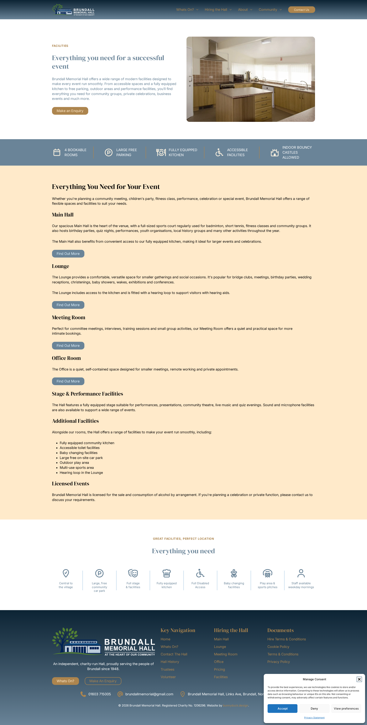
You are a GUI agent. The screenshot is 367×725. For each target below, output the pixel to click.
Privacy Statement (314, 717)
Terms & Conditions (282, 654)
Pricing (219, 669)
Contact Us (301, 10)
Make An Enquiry (103, 681)
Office (218, 662)
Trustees (167, 669)
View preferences (346, 708)
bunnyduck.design (235, 705)
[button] (359, 679)
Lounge (220, 647)
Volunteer (168, 677)
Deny (314, 708)
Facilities (221, 677)
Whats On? (185, 10)
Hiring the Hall (216, 10)
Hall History (170, 662)
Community (268, 10)
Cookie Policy (278, 647)
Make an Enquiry (70, 111)
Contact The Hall (174, 654)
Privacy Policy (278, 662)
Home (165, 639)
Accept (283, 708)
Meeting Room (226, 654)
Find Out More (68, 254)
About (243, 10)
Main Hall (221, 639)
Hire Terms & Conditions (286, 639)
